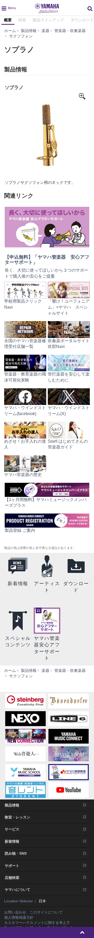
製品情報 (12, 805)
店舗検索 (12, 878)
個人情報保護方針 (18, 917)
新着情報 (12, 841)
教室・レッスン (17, 817)
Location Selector (18, 901)
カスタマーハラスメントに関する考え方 (37, 923)
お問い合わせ (15, 912)
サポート (12, 866)
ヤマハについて (17, 889)
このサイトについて (46, 912)
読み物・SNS (16, 853)
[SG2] (47, 135)
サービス (12, 829)
